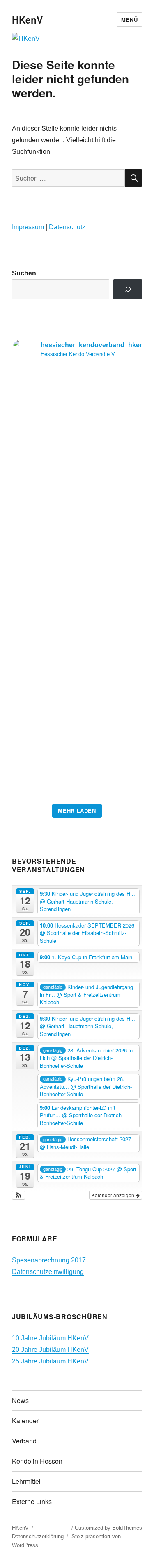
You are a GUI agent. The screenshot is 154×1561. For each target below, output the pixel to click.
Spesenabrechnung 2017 (49, 1260)
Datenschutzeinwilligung (48, 1271)
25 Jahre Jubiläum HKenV (50, 1361)
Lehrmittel (26, 1481)
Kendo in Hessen (37, 1461)
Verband (24, 1441)
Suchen (24, 273)
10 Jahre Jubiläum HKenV (50, 1338)
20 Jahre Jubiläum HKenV (50, 1349)
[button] (18, 1195)
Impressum (28, 227)
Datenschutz (67, 227)
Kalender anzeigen (114, 1194)
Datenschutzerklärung (38, 1536)
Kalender (25, 1420)
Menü (129, 20)
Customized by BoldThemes (108, 1528)
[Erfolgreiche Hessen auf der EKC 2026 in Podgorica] (77, 583)
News (20, 1400)
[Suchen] (128, 289)
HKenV (27, 19)
